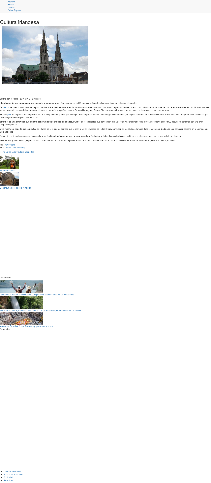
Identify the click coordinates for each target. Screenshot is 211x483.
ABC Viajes (10, 144)
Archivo (11, 1)
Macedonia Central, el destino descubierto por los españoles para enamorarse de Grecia (40, 310)
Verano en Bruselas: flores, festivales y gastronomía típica (26, 326)
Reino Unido (5, 151)
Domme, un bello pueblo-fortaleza (15, 187)
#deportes (29, 151)
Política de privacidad (13, 474)
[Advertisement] (70, 90)
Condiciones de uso (13, 471)
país (9, 114)
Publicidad (8, 477)
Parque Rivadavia (8, 170)
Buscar (11, 4)
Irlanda (6, 107)
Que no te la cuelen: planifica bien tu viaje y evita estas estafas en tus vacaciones (37, 294)
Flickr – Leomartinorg (15, 147)
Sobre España (14, 10)
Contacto (12, 7)
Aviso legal (8, 480)
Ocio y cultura (18, 151)
